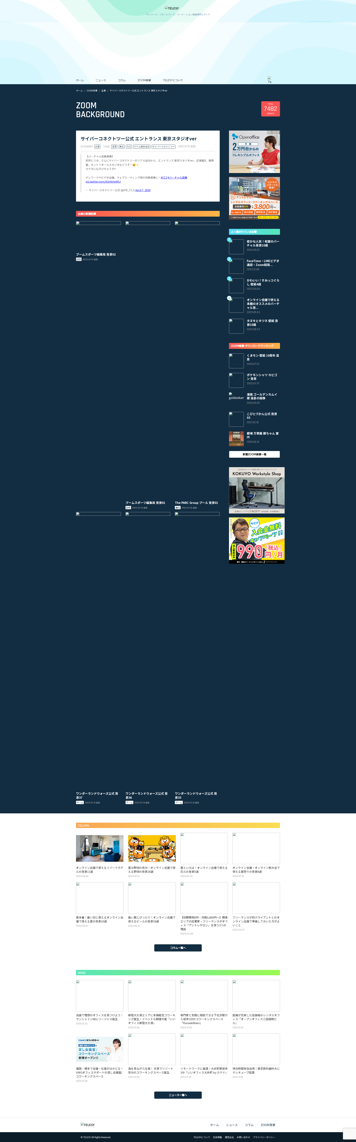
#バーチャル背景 (177, 177)
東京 (121, 146)
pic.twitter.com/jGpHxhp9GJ (103, 181)
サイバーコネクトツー (163, 146)
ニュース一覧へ (178, 1095)
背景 (114, 146)
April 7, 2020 (143, 190)
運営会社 (229, 1137)
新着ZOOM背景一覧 (254, 454)
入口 (129, 146)
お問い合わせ (243, 1137)
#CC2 (164, 177)
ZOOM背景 (144, 80)
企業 (103, 90)
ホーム (80, 80)
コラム (122, 80)
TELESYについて (173, 80)
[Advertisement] (178, 48)
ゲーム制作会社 (142, 146)
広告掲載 (217, 1137)
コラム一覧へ (178, 948)
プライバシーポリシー (264, 1137)
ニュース (101, 80)
